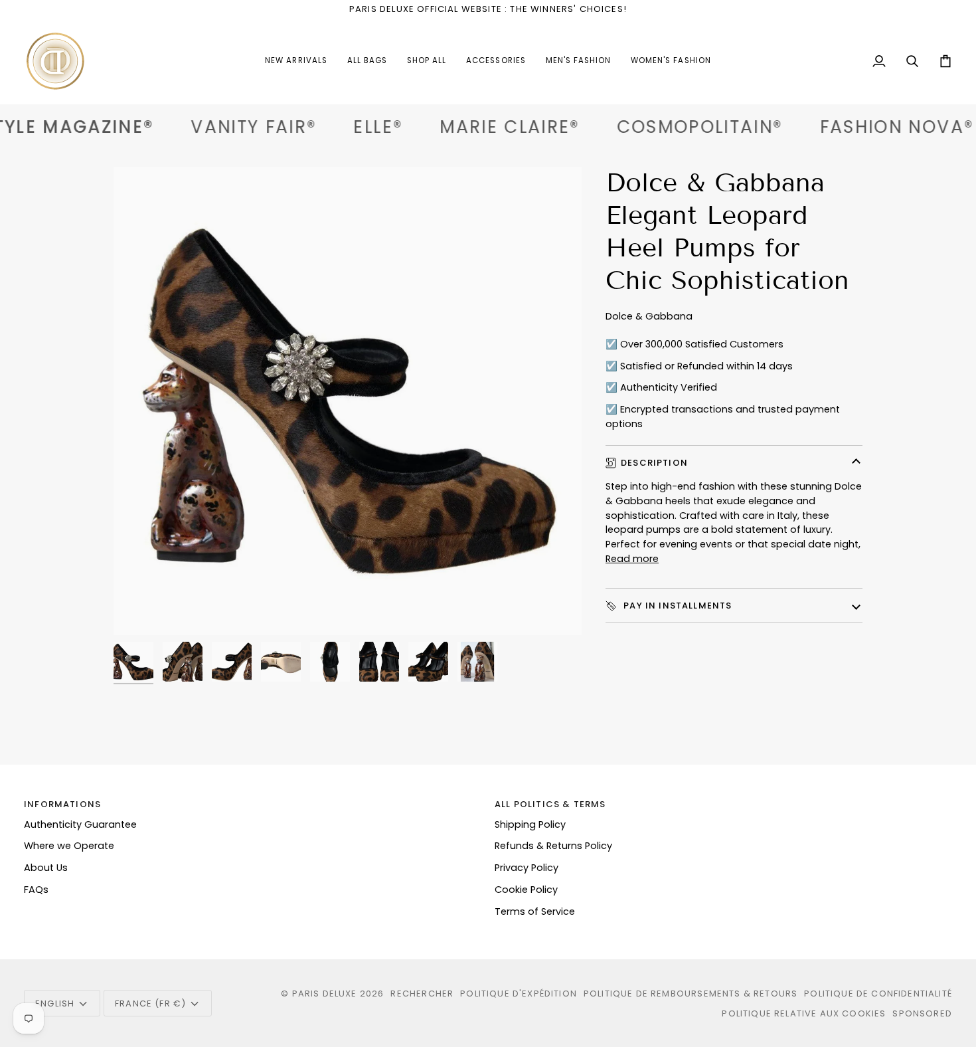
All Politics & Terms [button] (550, 804)
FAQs (36, 889)
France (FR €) (150, 1003)
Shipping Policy (530, 824)
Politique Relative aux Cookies (804, 1013)
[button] (495, 61)
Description (654, 462)
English (54, 1003)
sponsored (922, 1013)
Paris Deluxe (324, 993)
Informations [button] (62, 804)
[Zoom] (348, 401)
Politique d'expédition (518, 993)
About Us (46, 867)
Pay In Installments (676, 605)
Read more (632, 558)
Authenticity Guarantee (80, 824)
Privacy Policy (526, 867)
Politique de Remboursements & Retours (690, 993)
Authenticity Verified (668, 387)
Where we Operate (69, 845)
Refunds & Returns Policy (553, 845)
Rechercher (421, 993)
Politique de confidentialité (878, 993)
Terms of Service (535, 911)
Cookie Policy (526, 889)
